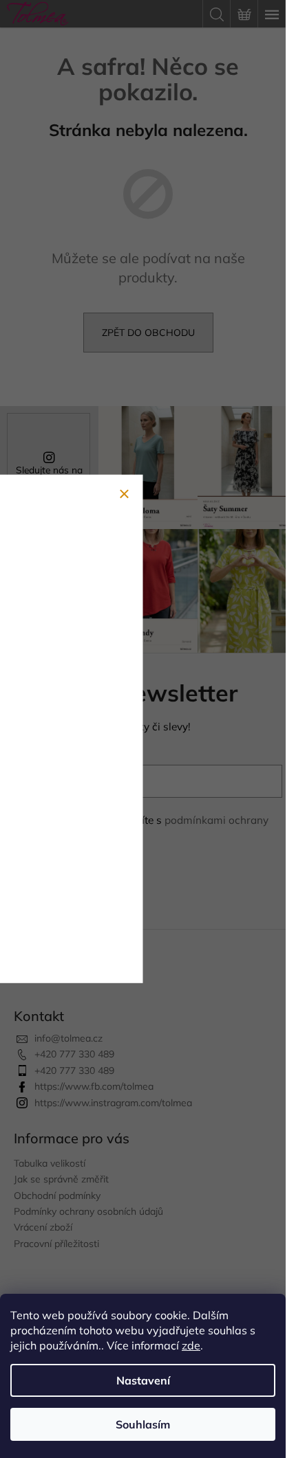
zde (191, 1345)
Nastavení (143, 1380)
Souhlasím (143, 1424)
